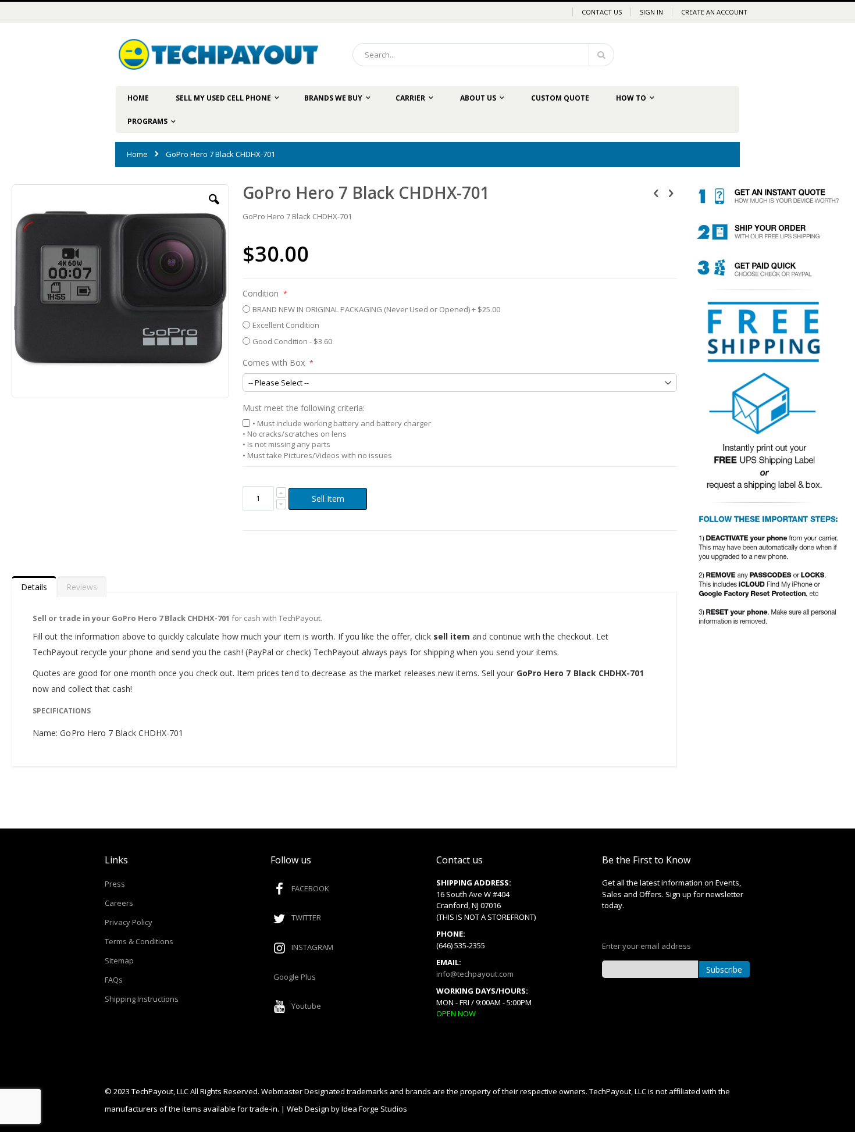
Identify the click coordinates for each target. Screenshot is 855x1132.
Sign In (651, 12)
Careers (119, 903)
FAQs (114, 979)
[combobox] (483, 54)
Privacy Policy (128, 922)
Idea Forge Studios (374, 1109)
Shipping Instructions (142, 999)
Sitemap (119, 960)
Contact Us (602, 12)
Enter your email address (646, 946)
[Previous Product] (656, 192)
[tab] (34, 584)
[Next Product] (670, 192)
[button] (214, 208)
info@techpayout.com (475, 974)
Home (137, 154)
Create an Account (714, 12)
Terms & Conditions (139, 941)
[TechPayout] (219, 54)
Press (115, 884)
